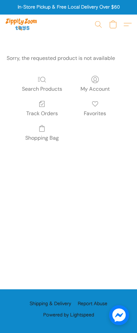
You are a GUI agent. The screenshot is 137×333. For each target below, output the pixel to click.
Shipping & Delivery (50, 304)
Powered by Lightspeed (68, 315)
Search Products (42, 88)
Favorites (95, 113)
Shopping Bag (42, 137)
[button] (22, 24)
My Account (95, 88)
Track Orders (42, 113)
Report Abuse (92, 304)
